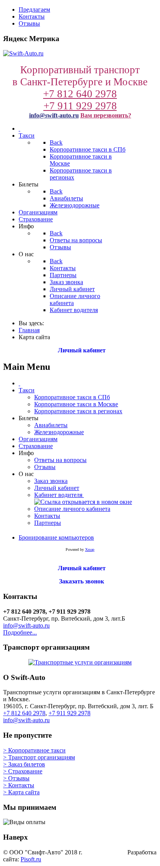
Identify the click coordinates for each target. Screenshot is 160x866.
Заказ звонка (51, 481)
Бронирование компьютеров (56, 537)
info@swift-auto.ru (54, 115)
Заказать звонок (80, 581)
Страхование (36, 446)
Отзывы (45, 467)
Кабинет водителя (59, 495)
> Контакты (18, 785)
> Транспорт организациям (39, 757)
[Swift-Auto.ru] (23, 53)
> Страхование (22, 771)
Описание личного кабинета (72, 508)
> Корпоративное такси (34, 750)
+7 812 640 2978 (80, 94)
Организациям (38, 439)
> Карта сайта (21, 792)
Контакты (47, 515)
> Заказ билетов (24, 764)
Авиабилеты (51, 425)
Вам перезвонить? (105, 115)
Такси (27, 390)
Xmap (89, 549)
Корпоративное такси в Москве (76, 404)
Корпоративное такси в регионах (78, 411)
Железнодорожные (59, 432)
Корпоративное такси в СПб (72, 397)
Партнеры (47, 522)
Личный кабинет (80, 350)
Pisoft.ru (31, 859)
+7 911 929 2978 (80, 106)
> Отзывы (16, 778)
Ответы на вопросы (60, 460)
